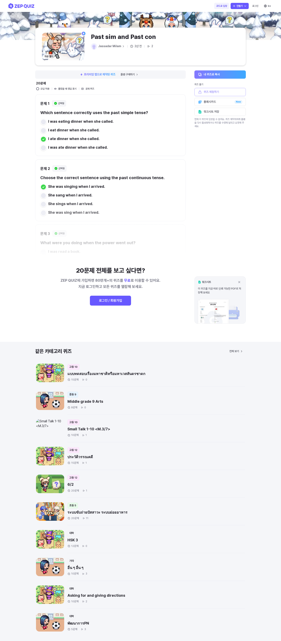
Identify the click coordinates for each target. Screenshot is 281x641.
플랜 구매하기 (128, 74)
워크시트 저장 (211, 111)
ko (269, 6)
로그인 (255, 6)
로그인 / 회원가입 (110, 300)
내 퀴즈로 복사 (212, 74)
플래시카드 (222, 101)
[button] (220, 299)
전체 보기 (234, 351)
